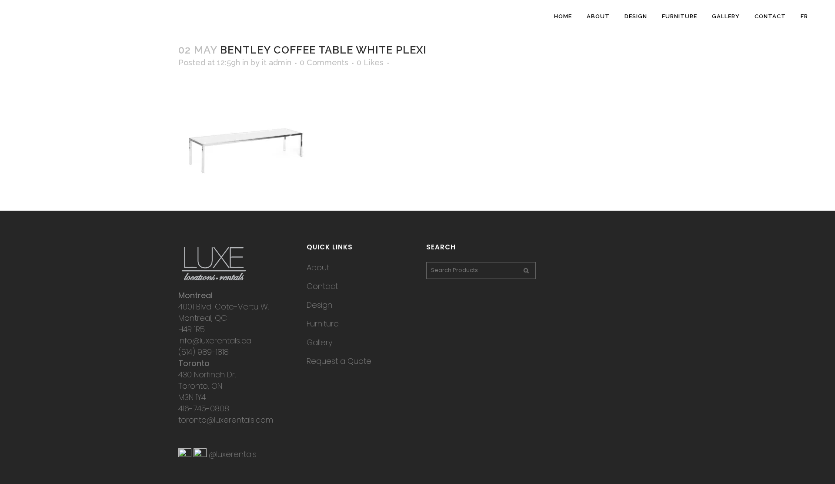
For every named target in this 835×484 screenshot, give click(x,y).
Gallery (319, 342)
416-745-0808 (203, 408)
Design (319, 304)
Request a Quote (339, 361)
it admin (276, 62)
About (318, 267)
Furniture (323, 323)
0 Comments (324, 62)
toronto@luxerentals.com (225, 419)
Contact (322, 286)
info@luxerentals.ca (214, 340)
